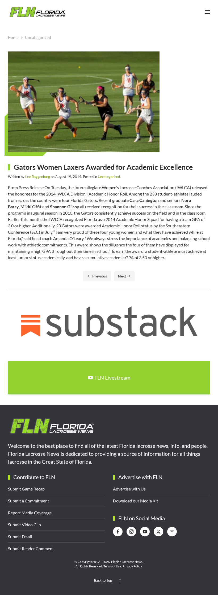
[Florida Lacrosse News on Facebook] (118, 531)
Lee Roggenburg (37, 177)
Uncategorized (109, 177)
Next (122, 276)
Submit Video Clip (24, 524)
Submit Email (20, 536)
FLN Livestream (112, 377)
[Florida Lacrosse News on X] (158, 531)
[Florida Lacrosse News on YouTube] (145, 531)
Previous (99, 276)
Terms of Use (112, 566)
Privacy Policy (132, 566)
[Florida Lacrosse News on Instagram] (131, 531)
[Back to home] (37, 12)
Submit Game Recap (26, 488)
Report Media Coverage (30, 512)
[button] (207, 12)
